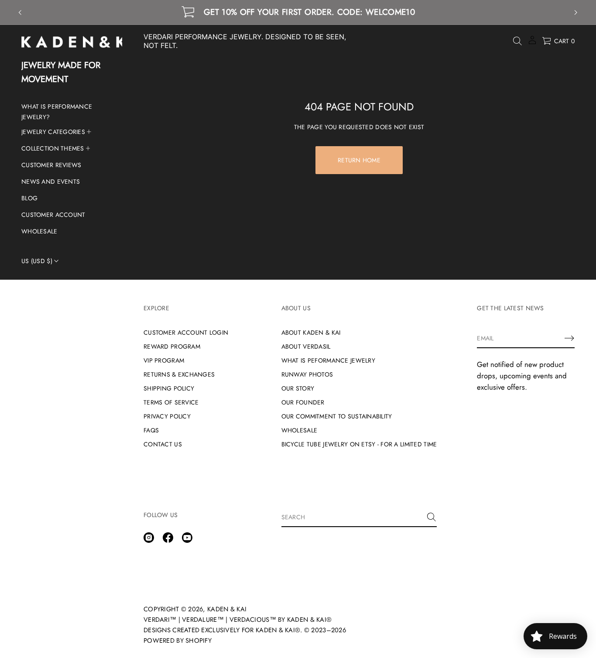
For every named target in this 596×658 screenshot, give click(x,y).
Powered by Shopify (178, 640)
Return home (359, 160)
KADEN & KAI (227, 609)
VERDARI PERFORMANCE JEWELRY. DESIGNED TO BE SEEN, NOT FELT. (245, 41)
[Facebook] (168, 537)
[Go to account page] (532, 43)
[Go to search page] (517, 41)
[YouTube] (187, 537)
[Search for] (431, 517)
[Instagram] (148, 537)
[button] (517, 41)
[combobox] (352, 517)
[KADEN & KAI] (87, 42)
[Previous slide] (20, 12)
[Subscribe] (569, 338)
